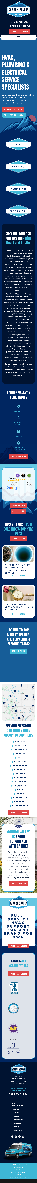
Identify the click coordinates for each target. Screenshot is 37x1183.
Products (18, 1120)
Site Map (18, 1174)
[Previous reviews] (13, 484)
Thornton (20, 802)
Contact (18, 1130)
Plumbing (16, 1116)
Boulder (20, 742)
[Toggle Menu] (18, 37)
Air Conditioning (17, 1105)
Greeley (20, 774)
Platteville (20, 798)
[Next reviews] (30, 484)
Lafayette (20, 778)
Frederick (20, 770)
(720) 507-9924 (18, 1093)
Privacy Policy (18, 1167)
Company (18, 1123)
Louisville (20, 786)
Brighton (20, 746)
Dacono (20, 754)
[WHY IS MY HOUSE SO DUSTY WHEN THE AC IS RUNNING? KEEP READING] (18, 593)
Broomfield (20, 750)
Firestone (20, 762)
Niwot (20, 794)
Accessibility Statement (18, 1172)
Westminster (20, 806)
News (16, 1127)
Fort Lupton (20, 766)
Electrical (16, 1113)
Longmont (20, 782)
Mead (20, 790)
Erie (20, 758)
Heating (15, 1109)
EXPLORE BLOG (18, 538)
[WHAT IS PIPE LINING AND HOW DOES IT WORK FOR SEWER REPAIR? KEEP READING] (18, 554)
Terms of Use (18, 1170)
